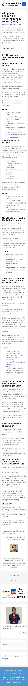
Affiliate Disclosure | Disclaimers (14, 673)
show (12, 48)
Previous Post (14, 575)
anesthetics (22, 497)
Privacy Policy (18, 671)
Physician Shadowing (8, 24)
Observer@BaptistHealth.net (15, 123)
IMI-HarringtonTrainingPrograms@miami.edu (15, 362)
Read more (14, 567)
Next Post (14, 580)
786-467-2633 (15, 119)
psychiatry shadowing (12, 500)
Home (6, 671)
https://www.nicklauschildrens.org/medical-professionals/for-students (16, 270)
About (11, 671)
